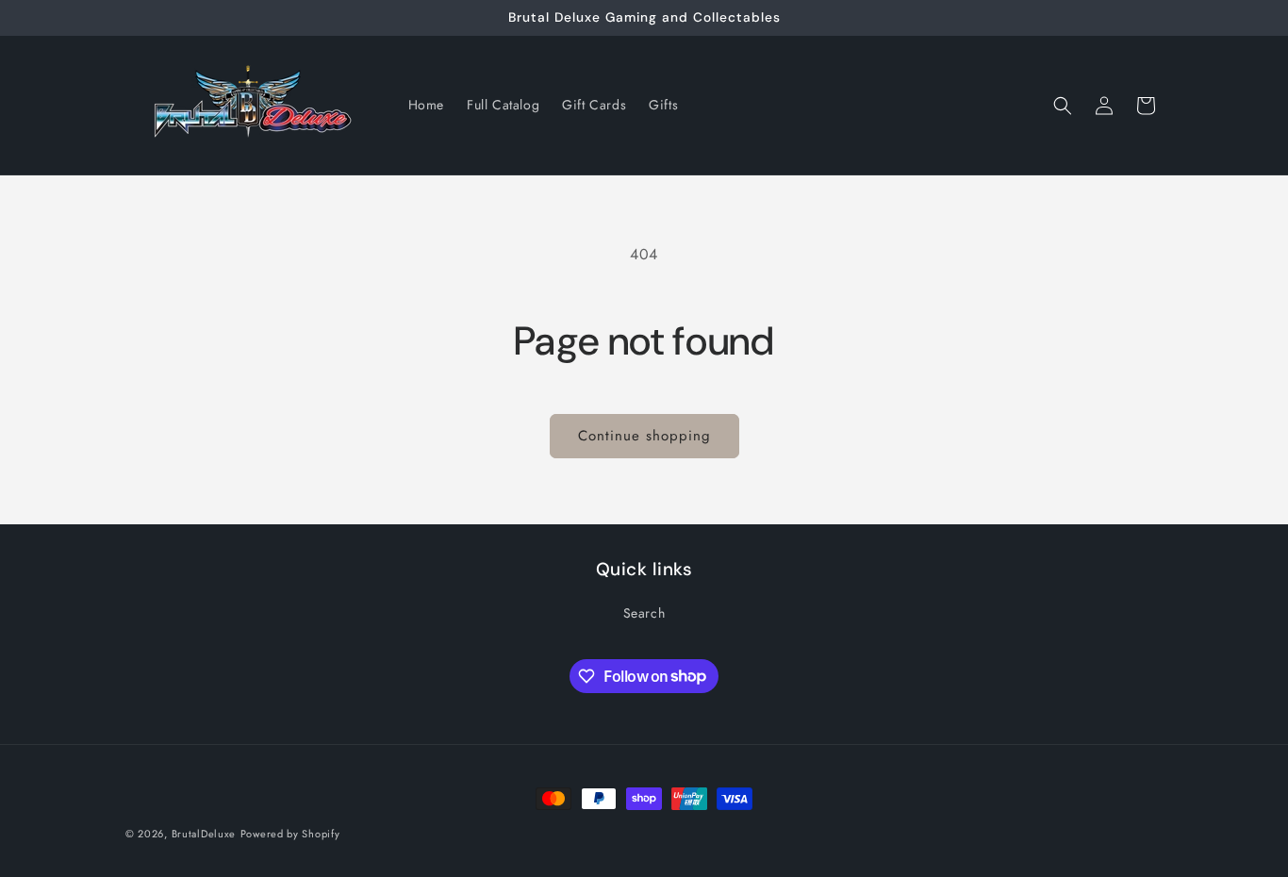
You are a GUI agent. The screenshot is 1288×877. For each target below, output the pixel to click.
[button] (1062, 105)
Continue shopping (644, 435)
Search (644, 613)
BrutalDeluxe (204, 833)
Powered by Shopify (290, 833)
